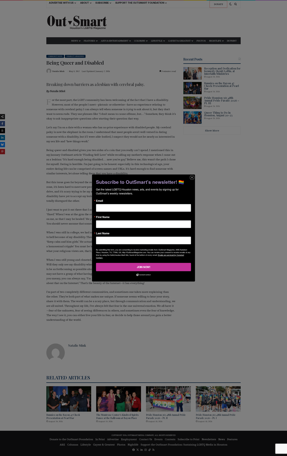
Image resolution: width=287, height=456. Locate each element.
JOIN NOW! (143, 267)
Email (99, 200)
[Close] (192, 177)
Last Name (102, 233)
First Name (103, 217)
